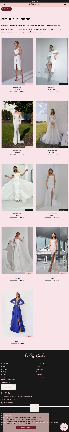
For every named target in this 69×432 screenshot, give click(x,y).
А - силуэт (4, 369)
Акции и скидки (40, 377)
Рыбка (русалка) (5, 372)
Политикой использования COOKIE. (20, 423)
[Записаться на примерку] (64, 427)
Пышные (3, 366)
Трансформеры (5, 382)
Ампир (3, 377)
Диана (52, 278)
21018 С (17, 341)
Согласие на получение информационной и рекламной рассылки (51, 424)
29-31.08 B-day (6, 9)
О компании (39, 369)
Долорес (17, 278)
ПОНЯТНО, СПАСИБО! (26, 427)
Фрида (17, 215)
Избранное (39, 374)
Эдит (51, 215)
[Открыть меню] (65, 5)
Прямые (3, 374)
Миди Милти (52, 89)
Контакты (38, 366)
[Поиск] (4, 5)
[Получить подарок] (8, 387)
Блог (37, 372)
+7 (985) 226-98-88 (9, 399)
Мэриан (17, 152)
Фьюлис (51, 152)
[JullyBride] (34, 4)
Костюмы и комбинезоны (8, 379)
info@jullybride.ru (8, 402)
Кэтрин (17, 89)
